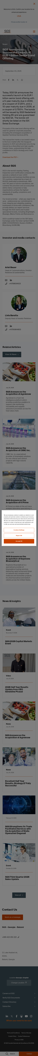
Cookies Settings (19, 530)
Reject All (19, 535)
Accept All (19, 541)
